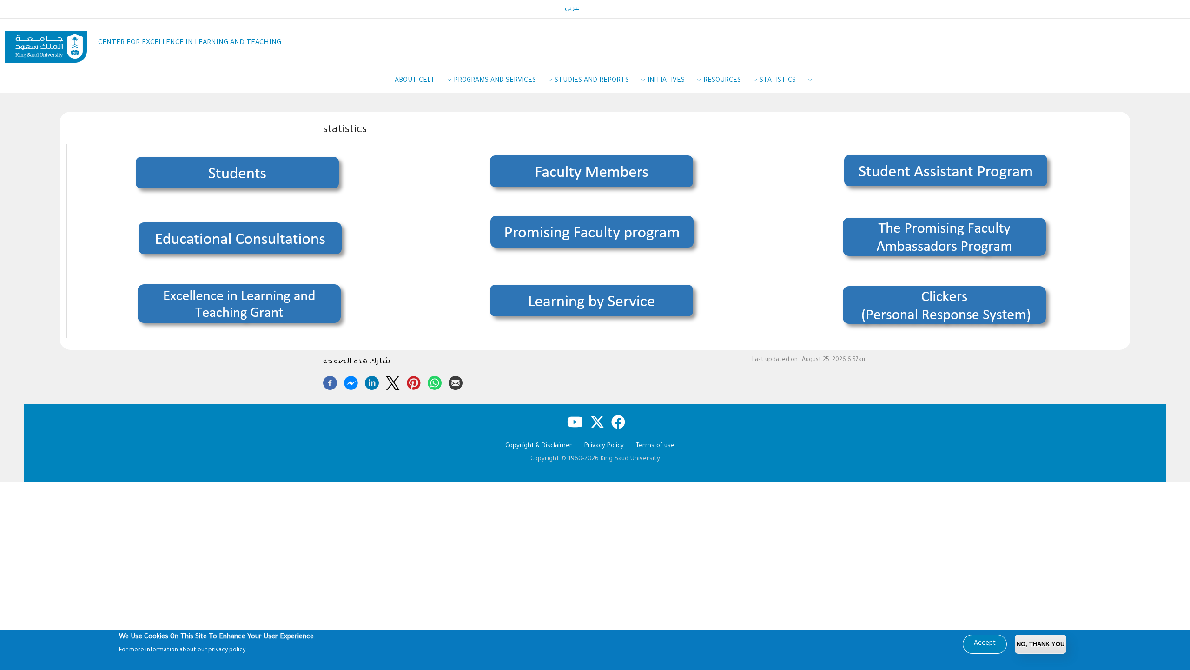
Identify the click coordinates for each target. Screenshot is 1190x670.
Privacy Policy (604, 445)
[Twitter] (393, 381)
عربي (572, 9)
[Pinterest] (414, 381)
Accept (985, 644)
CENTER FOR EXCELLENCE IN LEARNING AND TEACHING (189, 43)
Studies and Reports (592, 81)
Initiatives (666, 81)
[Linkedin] (372, 381)
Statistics (778, 81)
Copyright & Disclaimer (538, 445)
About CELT (415, 81)
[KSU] (46, 43)
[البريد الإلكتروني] (456, 381)
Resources (722, 81)
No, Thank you (1040, 644)
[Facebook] (330, 381)
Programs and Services (495, 81)
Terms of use (655, 445)
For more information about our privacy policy (182, 650)
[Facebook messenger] (351, 381)
